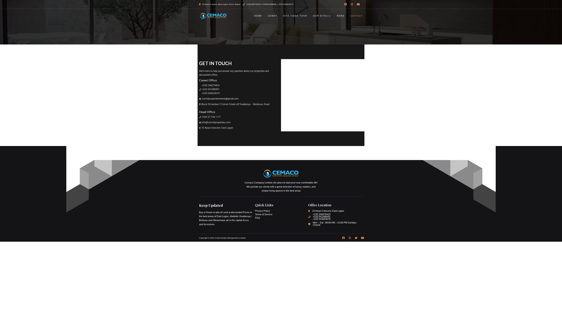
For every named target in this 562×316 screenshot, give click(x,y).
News (340, 16)
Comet (272, 16)
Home (258, 16)
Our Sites (320, 16)
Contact (356, 16)
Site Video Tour (295, 16)
